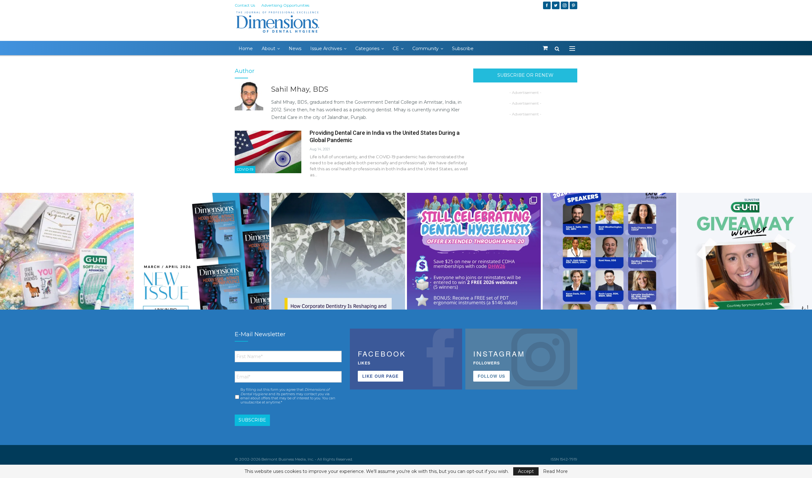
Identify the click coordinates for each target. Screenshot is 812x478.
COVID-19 (245, 169)
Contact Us (245, 5)
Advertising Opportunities (285, 5)
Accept (526, 471)
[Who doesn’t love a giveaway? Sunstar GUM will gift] (67, 260)
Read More (555, 471)
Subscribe (463, 48)
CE (396, 48)
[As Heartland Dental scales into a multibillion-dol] (338, 260)
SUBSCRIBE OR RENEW (525, 75)
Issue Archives (326, 48)
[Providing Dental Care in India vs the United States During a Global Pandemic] (268, 152)
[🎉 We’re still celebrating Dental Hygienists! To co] (474, 260)
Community (425, 48)
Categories (367, 48)
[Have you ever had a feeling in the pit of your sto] (203, 260)
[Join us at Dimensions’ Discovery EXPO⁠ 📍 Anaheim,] (610, 260)
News (295, 48)
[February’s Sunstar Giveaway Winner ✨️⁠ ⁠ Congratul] (745, 260)
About (268, 48)
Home (246, 48)
